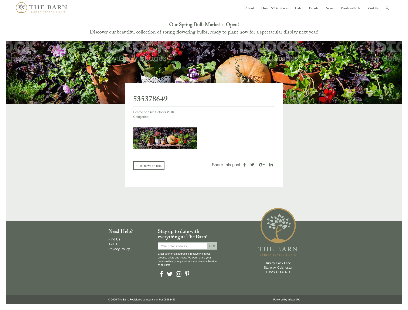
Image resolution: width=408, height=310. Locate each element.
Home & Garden (273, 9)
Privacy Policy (119, 249)
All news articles (150, 165)
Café (298, 9)
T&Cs (112, 244)
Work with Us (350, 9)
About (249, 9)
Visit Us (372, 9)
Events (313, 9)
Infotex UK (294, 299)
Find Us (114, 239)
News (329, 9)
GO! (212, 246)
